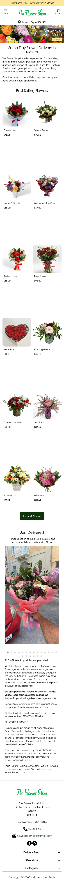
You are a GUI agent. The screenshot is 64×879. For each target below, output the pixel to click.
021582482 (40, 22)
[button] (8, 652)
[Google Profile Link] (34, 843)
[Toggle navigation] (6, 12)
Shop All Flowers (32, 516)
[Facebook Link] (29, 843)
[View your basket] (58, 11)
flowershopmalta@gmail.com (34, 835)
